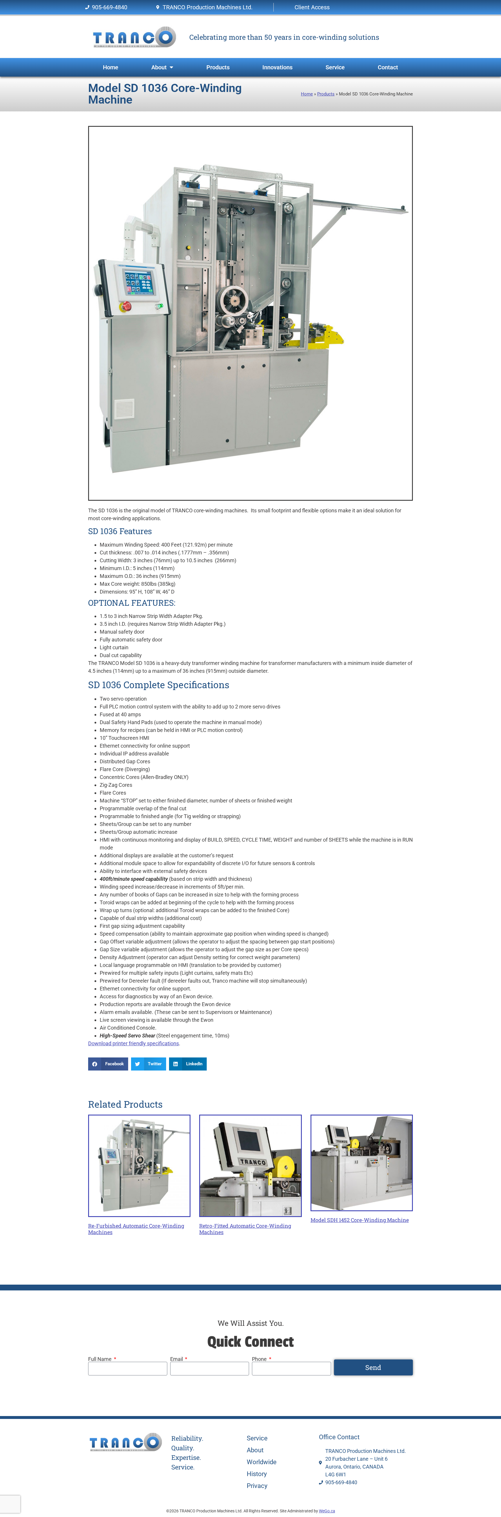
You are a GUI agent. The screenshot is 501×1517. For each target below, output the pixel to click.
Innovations (277, 67)
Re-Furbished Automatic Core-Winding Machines (136, 1229)
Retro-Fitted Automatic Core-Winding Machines (245, 1229)
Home (110, 67)
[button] (108, 1064)
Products (218, 67)
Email (177, 1359)
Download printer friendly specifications (133, 1043)
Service (335, 67)
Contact (388, 67)
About (159, 67)
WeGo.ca (327, 1511)
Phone (260, 1359)
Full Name (100, 1359)
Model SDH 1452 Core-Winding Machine (360, 1219)
